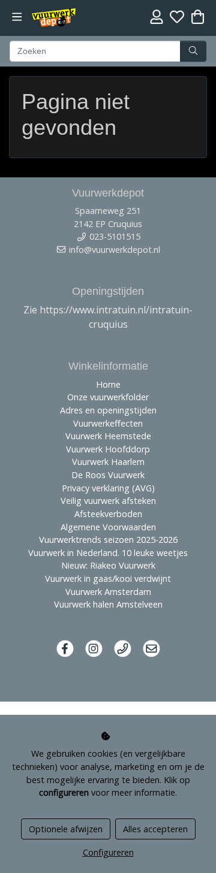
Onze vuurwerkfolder (108, 397)
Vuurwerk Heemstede (108, 436)
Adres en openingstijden (108, 410)
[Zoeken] (193, 51)
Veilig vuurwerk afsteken (108, 500)
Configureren (108, 852)
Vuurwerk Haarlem (108, 461)
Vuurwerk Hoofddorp (108, 449)
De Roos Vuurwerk (108, 475)
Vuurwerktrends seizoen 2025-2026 (108, 539)
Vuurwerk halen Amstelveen (108, 604)
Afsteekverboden (108, 513)
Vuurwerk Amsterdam (108, 591)
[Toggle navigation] (17, 17)
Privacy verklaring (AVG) (108, 488)
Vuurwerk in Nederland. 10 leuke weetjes (108, 552)
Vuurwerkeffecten (108, 423)
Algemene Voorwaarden (108, 527)
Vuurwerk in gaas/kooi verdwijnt (108, 578)
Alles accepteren (155, 829)
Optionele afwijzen (66, 829)
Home (108, 384)
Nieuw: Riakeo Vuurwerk (108, 565)
